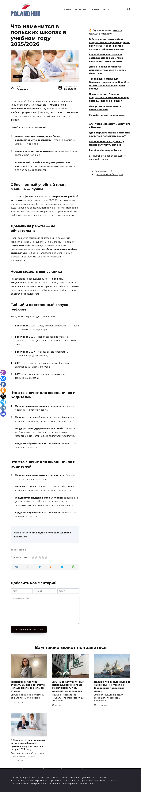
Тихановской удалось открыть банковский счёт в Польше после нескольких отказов (28, 686)
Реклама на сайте (105, 171)
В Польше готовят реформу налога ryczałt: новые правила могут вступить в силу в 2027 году (28, 745)
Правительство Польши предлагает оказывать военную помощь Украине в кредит (109, 97)
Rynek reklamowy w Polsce (105, 150)
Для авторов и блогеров (109, 174)
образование (19, 550)
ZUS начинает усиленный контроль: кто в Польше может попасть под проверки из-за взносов (68, 686)
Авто (106, 10)
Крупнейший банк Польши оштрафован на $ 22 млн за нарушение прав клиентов (106, 58)
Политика (80, 10)
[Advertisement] (109, 199)
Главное (66, 10)
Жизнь (18, 76)
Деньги (95, 10)
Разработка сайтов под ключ (107, 115)
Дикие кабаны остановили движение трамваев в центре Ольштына (107, 70)
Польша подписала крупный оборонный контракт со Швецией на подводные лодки (112, 686)
